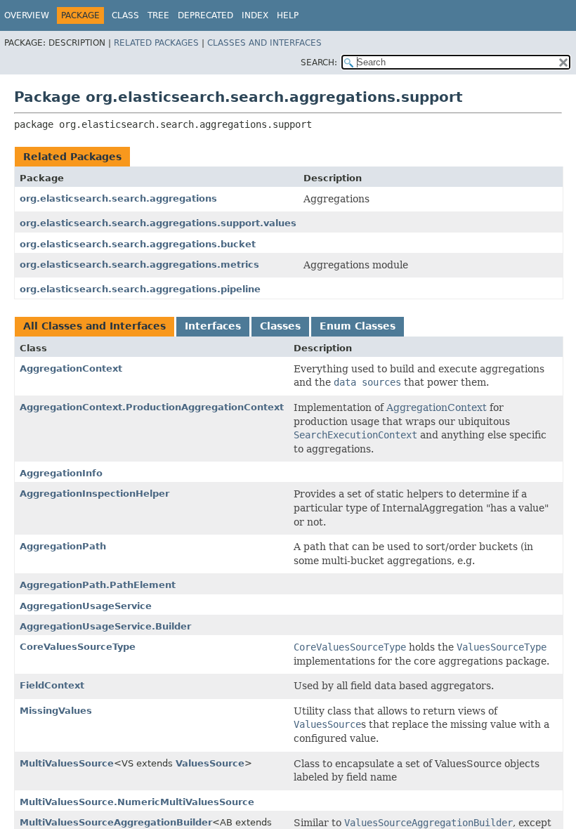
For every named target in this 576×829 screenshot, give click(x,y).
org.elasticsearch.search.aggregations (118, 198)
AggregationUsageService (86, 606)
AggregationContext (71, 368)
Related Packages (156, 43)
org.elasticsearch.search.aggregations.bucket (138, 244)
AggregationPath (63, 546)
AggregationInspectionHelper (94, 493)
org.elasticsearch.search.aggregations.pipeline (140, 289)
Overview (26, 15)
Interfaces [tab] (213, 326)
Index (255, 15)
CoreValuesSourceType (78, 646)
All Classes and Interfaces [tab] (94, 326)
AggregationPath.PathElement (98, 585)
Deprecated (205, 15)
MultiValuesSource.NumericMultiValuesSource (137, 802)
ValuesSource (210, 763)
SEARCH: (319, 62)
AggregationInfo (61, 473)
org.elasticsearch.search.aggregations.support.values (158, 223)
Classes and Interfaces (264, 43)
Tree (158, 15)
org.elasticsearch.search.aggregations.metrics (139, 264)
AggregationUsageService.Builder (105, 626)
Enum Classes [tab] (357, 326)
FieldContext (52, 685)
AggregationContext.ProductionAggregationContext (152, 407)
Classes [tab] (280, 326)
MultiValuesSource (67, 763)
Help (288, 15)
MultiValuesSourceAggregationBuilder (116, 822)
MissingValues (56, 710)
